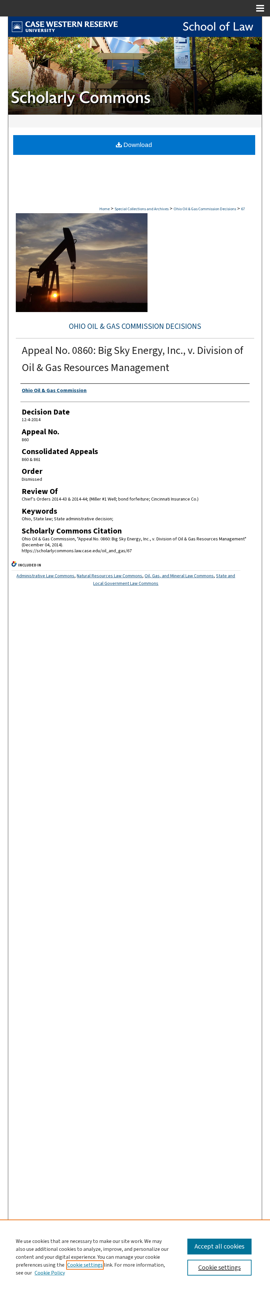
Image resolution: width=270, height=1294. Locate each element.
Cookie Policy (50, 1273)
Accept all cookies (219, 1246)
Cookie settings (85, 1265)
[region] (135, 1257)
